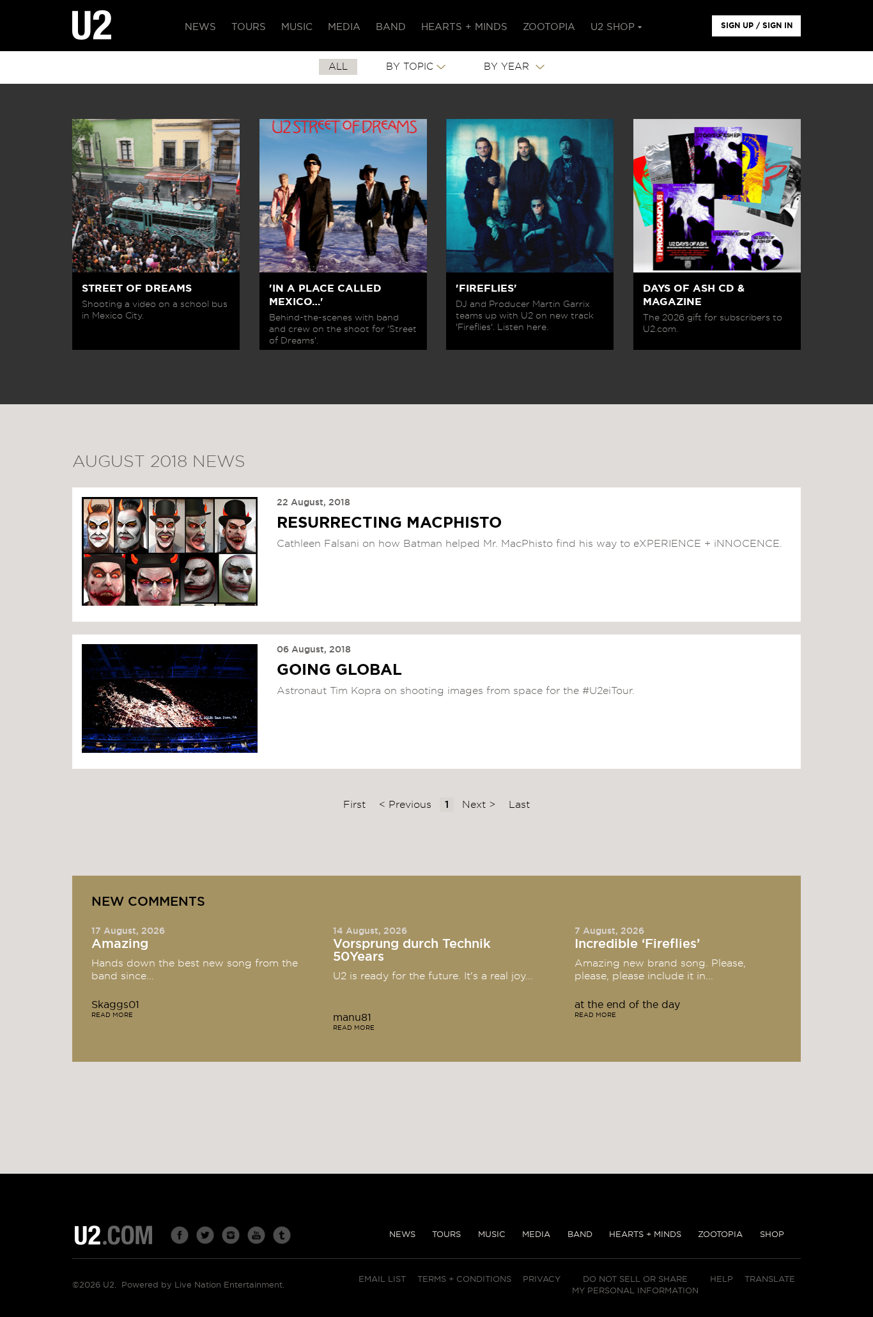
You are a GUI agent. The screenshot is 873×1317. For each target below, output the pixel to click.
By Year (508, 67)
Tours (446, 1235)
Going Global (339, 670)
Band (580, 1235)
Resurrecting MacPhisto (389, 523)
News (402, 1235)
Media (536, 1235)
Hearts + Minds (645, 1235)
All (338, 67)
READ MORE (112, 1015)
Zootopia (720, 1235)
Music (492, 1235)
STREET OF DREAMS (137, 288)
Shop (772, 1235)
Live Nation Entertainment (228, 1285)
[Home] (91, 25)
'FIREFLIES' (486, 288)
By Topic (409, 67)
